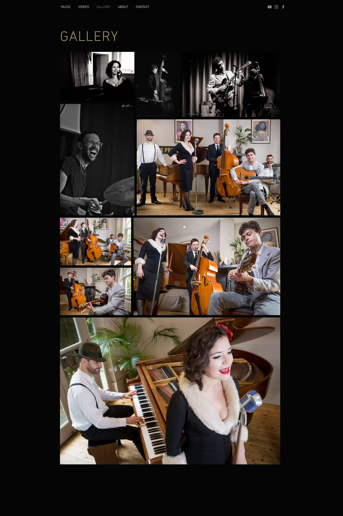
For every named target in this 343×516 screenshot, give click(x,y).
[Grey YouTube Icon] (269, 6)
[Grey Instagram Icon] (276, 6)
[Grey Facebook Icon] (283, 6)
